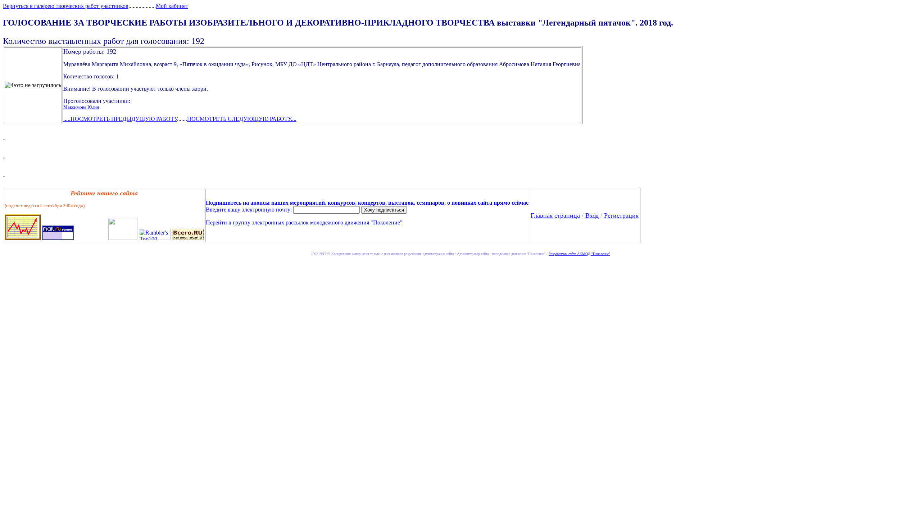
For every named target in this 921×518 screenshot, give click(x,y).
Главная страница (555, 215)
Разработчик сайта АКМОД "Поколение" (579, 254)
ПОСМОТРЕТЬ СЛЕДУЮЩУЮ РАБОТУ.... (241, 119)
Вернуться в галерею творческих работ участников (65, 6)
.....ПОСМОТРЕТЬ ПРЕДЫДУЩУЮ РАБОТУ (120, 119)
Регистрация (621, 215)
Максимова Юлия (81, 107)
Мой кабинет (172, 6)
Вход (592, 215)
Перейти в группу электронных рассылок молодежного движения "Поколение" (304, 222)
